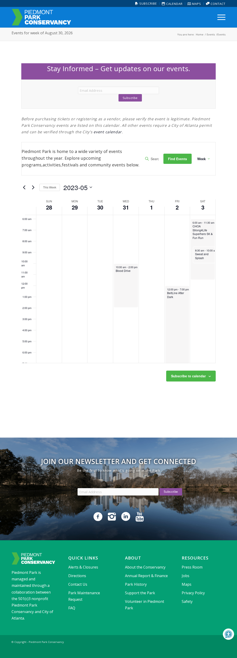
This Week (49, 187)
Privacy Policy (193, 592)
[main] (118, 233)
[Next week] (33, 187)
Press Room (192, 567)
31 (126, 207)
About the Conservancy (145, 567)
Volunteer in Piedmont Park (144, 604)
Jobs (185, 575)
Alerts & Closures (83, 567)
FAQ (71, 607)
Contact (217, 4)
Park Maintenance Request (84, 596)
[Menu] (219, 17)
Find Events (177, 158)
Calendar (174, 4)
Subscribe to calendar (188, 376)
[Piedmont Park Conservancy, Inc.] (41, 17)
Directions (77, 575)
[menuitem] (146, 3)
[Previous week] (24, 187)
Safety (187, 601)
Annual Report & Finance (146, 575)
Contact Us (77, 584)
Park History (136, 584)
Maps (196, 4)
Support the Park (140, 592)
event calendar (108, 131)
